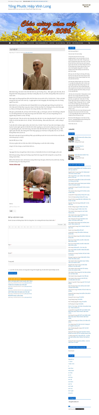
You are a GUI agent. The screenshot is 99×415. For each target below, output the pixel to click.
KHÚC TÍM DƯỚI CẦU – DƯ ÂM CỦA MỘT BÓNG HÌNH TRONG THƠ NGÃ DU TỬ (79, 337)
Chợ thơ (51, 43)
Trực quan (60, 224)
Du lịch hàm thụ (60, 43)
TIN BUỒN (81, 297)
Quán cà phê (30, 43)
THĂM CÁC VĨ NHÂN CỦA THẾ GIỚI (17, 285)
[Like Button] (11, 211)
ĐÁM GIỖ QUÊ (80, 230)
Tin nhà (22, 43)
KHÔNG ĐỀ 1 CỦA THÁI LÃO (80, 247)
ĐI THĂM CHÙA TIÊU (83, 206)
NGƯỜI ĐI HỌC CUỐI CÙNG (15, 295)
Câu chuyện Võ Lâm (77, 43)
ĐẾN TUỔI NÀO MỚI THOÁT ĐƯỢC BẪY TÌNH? (20, 281)
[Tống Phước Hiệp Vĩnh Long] (9, 43)
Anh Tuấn (70, 386)
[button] (10, 227)
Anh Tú (70, 384)
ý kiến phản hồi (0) (28, 52)
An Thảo (70, 372)
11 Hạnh (70, 361)
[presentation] (10, 227)
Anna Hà (70, 393)
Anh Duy (70, 377)
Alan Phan (70, 368)
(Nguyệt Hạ (71, 359)
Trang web (11, 261)
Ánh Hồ (70, 379)
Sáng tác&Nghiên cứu (42, 43)
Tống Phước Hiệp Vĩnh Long (29, 6)
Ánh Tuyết (70, 390)
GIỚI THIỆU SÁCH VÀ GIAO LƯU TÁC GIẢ (18, 292)
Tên (9, 245)
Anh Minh (70, 381)
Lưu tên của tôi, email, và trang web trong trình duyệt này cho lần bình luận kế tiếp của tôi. (34, 270)
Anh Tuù (70, 388)
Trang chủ (15, 43)
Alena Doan (71, 370)
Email (10, 253)
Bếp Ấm (69, 43)
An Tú (69, 375)
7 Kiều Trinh (71, 363)
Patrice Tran (71, 306)
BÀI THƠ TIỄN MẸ (84, 276)
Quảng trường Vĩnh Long (83, 194)
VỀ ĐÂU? (32, 1)
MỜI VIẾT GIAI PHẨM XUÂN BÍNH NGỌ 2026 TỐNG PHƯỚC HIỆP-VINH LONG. (79, 311)
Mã (65, 224)
